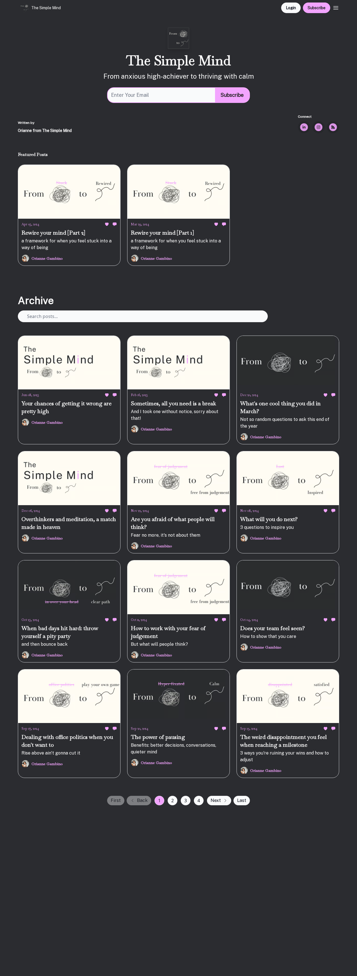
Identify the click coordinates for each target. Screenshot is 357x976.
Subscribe (316, 8)
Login (291, 8)
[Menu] (335, 7)
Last (241, 800)
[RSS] (333, 127)
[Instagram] (318, 127)
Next (216, 800)
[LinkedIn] (304, 127)
